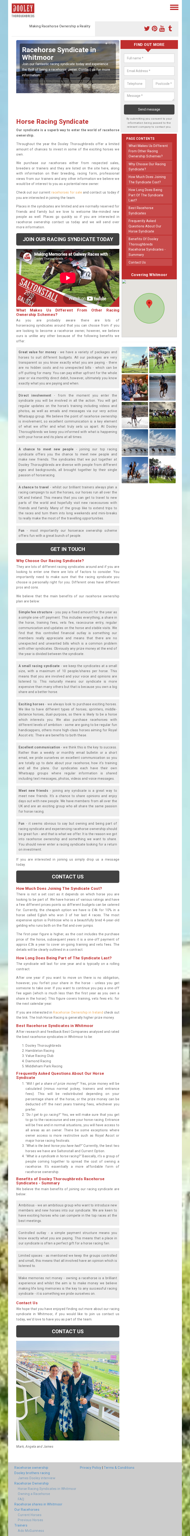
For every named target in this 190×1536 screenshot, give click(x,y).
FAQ (21, 1499)
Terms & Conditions (119, 1467)
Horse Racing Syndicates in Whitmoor (47, 1489)
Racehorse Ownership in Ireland (78, 1012)
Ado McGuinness (31, 1531)
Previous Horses (30, 1520)
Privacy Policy (90, 1467)
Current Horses (29, 1515)
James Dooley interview (36, 1478)
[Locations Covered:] (14, 7)
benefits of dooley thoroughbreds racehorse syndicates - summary (147, 246)
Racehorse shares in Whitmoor (38, 1504)
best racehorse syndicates (141, 210)
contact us (137, 262)
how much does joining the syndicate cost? (147, 179)
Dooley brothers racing (32, 1473)
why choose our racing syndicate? (147, 166)
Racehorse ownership (31, 1467)
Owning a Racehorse (34, 1494)
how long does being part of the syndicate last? (146, 195)
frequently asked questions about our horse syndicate (145, 226)
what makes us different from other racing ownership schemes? (148, 151)
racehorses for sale (66, 192)
